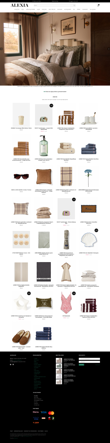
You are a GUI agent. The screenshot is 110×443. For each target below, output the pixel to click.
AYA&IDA (36, 363)
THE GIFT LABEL (37, 387)
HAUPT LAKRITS (37, 364)
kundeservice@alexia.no (17, 360)
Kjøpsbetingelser (18, 431)
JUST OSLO (36, 370)
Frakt (11, 431)
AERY (35, 361)
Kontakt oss (36, 404)
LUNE (35, 375)
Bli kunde (36, 397)
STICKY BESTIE (37, 384)
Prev (1, 49)
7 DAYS (35, 358)
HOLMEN (36, 367)
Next (108, 49)
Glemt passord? (97, 364)
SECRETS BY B (37, 381)
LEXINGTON (36, 373)
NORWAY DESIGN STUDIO (40, 376)
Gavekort (36, 403)
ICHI (35, 369)
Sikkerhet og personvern (30, 431)
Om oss (35, 401)
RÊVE (35, 379)
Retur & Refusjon (37, 398)
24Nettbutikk (16, 438)
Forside (36, 395)
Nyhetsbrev (41, 431)
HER (44, 91)
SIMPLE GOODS (37, 382)
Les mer (20, 436)
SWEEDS (36, 385)
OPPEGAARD (37, 378)
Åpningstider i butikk (38, 400)
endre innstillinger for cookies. (27, 436)
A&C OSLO (36, 360)
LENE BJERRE (37, 372)
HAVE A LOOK (37, 366)
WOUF (35, 388)
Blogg (46, 431)
